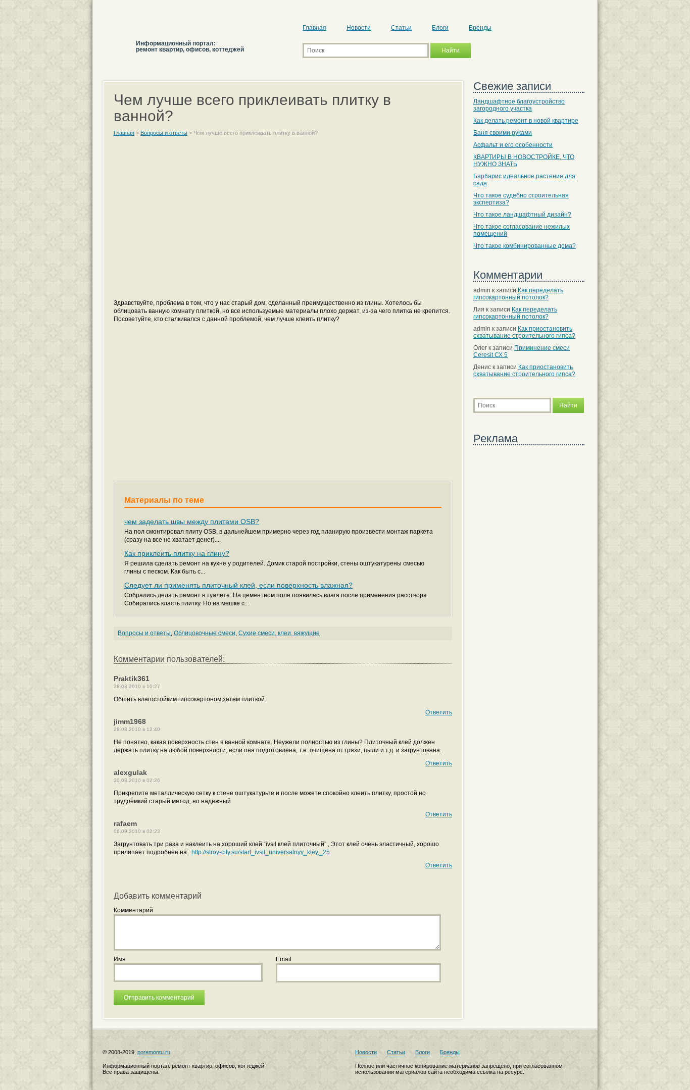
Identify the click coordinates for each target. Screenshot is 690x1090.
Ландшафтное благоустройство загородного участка (519, 105)
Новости (359, 27)
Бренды (480, 27)
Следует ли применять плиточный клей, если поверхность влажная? (238, 585)
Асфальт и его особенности (513, 144)
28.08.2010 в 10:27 (137, 686)
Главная (314, 27)
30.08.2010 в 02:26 (137, 780)
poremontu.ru (153, 1052)
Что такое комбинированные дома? (524, 245)
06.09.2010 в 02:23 (137, 831)
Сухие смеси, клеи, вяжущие (279, 633)
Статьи (401, 27)
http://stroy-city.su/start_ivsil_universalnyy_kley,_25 (260, 852)
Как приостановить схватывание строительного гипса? (524, 332)
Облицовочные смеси (204, 633)
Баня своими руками (502, 132)
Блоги (440, 27)
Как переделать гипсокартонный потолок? (518, 294)
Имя (120, 959)
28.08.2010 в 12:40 (137, 729)
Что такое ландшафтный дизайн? (522, 214)
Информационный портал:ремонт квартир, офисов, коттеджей (190, 46)
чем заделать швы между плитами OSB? (191, 521)
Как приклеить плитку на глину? (176, 553)
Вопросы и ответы (144, 633)
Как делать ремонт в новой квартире (525, 120)
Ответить (438, 712)
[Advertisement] (283, 222)
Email (283, 959)
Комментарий (133, 910)
